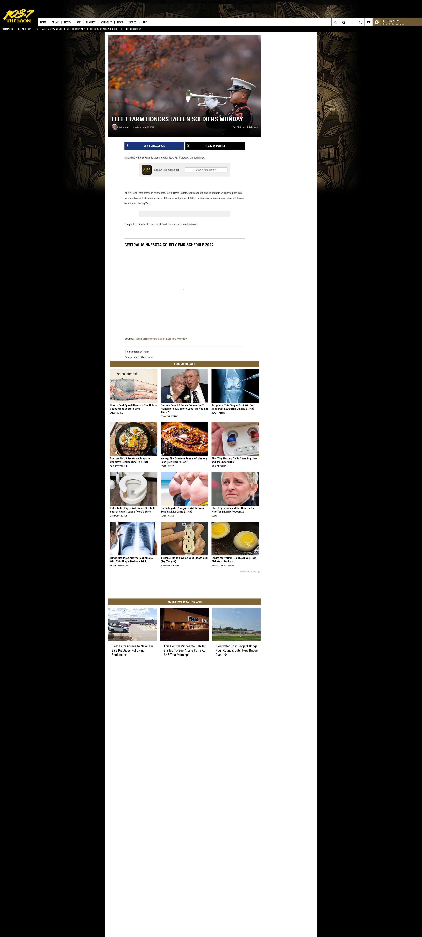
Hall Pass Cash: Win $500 (49, 29)
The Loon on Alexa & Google (104, 29)
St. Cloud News (145, 357)
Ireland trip (24, 29)
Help (144, 22)
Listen (67, 22)
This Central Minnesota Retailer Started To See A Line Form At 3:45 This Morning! (185, 650)
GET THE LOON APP (76, 29)
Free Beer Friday (132, 29)
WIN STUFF (106, 22)
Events (132, 22)
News (120, 22)
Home (43, 22)
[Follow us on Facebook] (352, 22)
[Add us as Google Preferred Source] (344, 22)
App (79, 22)
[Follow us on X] (360, 22)
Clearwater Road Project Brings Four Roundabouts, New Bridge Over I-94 (237, 650)
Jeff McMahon (125, 127)
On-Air (55, 22)
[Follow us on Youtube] (368, 22)
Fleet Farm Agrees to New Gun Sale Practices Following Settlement (132, 650)
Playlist (90, 22)
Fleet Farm (143, 351)
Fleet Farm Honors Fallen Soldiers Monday (161, 338)
